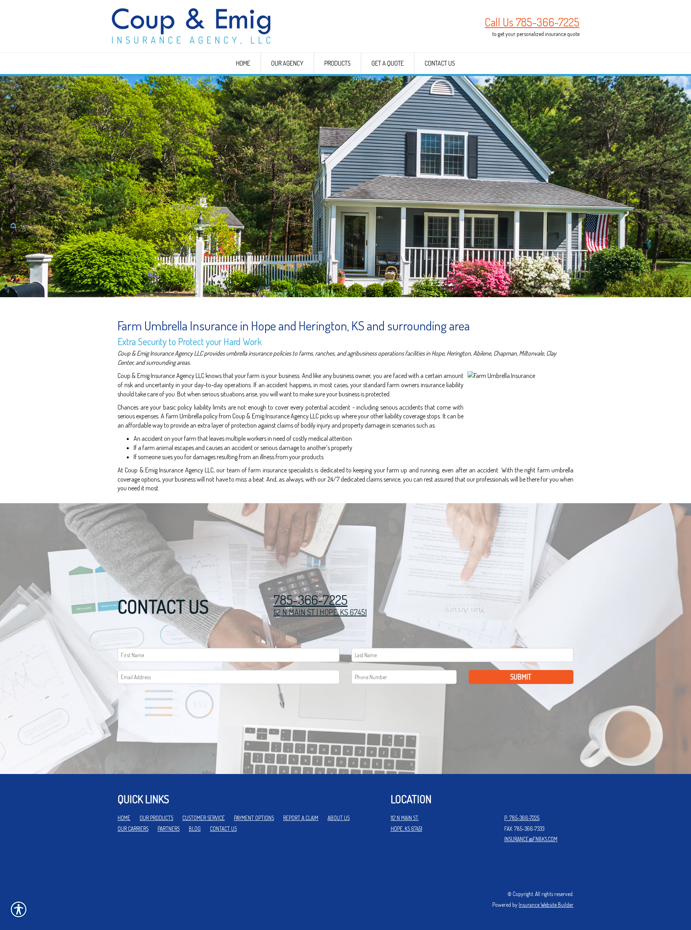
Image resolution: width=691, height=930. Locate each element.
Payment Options (254, 817)
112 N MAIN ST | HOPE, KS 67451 (320, 612)
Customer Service (203, 817)
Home (124, 817)
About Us (338, 817)
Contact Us (223, 828)
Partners (169, 828)
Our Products (156, 817)
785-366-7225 (310, 599)
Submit (520, 676)
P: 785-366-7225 (521, 817)
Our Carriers (133, 828)
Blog (195, 828)
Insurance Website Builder (546, 904)
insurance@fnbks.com (530, 839)
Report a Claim (300, 817)
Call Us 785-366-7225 (532, 22)
